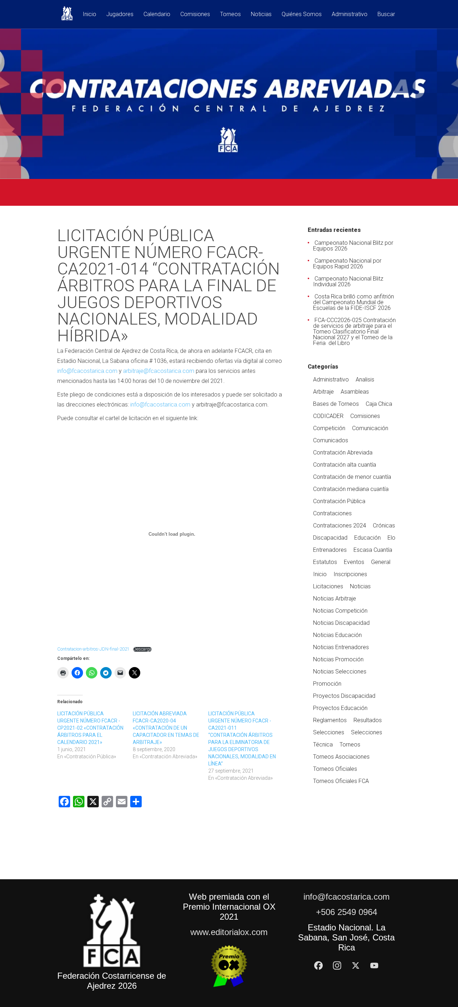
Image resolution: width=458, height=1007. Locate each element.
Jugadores (119, 14)
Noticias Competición (340, 610)
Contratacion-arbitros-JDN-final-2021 (93, 649)
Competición (329, 428)
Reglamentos (330, 720)
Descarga (142, 649)
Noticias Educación (337, 635)
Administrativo (349, 14)
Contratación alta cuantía (344, 464)
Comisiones (195, 14)
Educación (367, 537)
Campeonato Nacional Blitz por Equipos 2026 (353, 245)
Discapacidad (330, 537)
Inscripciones (350, 574)
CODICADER (328, 416)
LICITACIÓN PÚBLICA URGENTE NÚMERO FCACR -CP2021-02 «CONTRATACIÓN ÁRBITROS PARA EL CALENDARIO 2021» (90, 728)
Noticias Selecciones (339, 671)
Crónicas (384, 525)
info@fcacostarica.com (87, 371)
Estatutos (325, 562)
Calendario (156, 14)
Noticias (261, 14)
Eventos (354, 562)
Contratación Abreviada (342, 452)
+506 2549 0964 (346, 912)
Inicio (89, 14)
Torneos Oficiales (335, 768)
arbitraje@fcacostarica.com (159, 371)
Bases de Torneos (336, 403)
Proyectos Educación (340, 708)
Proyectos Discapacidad (344, 695)
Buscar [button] (386, 14)
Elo (391, 537)
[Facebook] (318, 965)
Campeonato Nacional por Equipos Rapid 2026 (347, 263)
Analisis (365, 379)
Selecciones (328, 732)
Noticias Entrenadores (341, 647)
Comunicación (370, 428)
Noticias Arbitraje (334, 598)
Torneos (230, 14)
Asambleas (355, 391)
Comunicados (330, 440)
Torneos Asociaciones (341, 756)
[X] (355, 965)
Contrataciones (332, 513)
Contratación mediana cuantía (351, 489)
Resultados (368, 720)
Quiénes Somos (302, 14)
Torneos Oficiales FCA (341, 781)
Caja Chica (379, 403)
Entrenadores (330, 549)
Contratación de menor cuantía (352, 476)
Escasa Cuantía (373, 549)
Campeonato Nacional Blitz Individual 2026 (348, 281)
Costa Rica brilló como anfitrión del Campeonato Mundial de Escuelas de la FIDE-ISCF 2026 (353, 302)
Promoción (327, 683)
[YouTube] (374, 965)
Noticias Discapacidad (341, 622)
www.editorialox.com (229, 932)
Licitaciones (328, 586)
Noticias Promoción (338, 659)
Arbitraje (323, 391)
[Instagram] (337, 965)
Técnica (323, 744)
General (380, 562)
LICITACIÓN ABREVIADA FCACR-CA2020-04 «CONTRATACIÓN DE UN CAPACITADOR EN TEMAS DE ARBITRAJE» (166, 728)
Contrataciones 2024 (339, 525)
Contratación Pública (339, 501)
